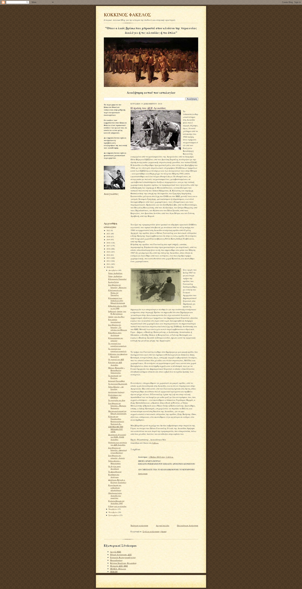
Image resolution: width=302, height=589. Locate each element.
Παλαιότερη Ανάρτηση (187, 525)
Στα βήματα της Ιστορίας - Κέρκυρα (117, 286)
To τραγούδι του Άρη (116, 400)
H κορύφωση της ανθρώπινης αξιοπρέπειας (114, 487)
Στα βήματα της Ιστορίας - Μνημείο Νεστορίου (117, 405)
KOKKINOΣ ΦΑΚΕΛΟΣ (127, 14)
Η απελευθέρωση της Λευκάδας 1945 (116, 502)
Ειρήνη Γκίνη (113, 282)
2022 (108, 230)
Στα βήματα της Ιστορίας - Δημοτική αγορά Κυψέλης (117, 450)
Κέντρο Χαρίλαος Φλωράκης (123, 563)
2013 (108, 258)
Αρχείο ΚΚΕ (115, 551)
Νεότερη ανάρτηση (139, 525)
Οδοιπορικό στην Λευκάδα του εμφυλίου (115, 495)
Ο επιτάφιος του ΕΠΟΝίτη (114, 396)
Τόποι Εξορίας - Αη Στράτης (116, 388)
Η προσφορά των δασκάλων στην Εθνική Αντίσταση (116, 300)
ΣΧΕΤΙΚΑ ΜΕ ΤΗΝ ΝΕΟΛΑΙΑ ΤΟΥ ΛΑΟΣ (115, 429)
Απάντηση (143, 473)
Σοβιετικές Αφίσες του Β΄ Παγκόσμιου (117, 312)
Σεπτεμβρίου (114, 515)
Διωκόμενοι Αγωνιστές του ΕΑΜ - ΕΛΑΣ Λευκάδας (117, 437)
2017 (108, 245)
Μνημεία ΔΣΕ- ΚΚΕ (119, 565)
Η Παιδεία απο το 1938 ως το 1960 (117, 307)
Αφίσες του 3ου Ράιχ (116, 316)
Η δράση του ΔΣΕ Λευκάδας (115, 363)
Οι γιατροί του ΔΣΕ (116, 359)
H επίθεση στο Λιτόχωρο (113, 475)
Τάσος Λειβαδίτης (115, 273)
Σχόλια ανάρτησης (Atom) (154, 531)
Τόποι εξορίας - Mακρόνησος (114, 462)
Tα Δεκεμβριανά (114, 471)
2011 (108, 264)
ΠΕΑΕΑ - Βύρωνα (118, 568)
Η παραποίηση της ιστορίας (115, 339)
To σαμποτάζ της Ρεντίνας (115, 376)
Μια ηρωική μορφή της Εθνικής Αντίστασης (117, 412)
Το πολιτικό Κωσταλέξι (117, 384)
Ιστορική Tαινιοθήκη (116, 381)
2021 (108, 233)
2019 (108, 239)
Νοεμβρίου (113, 509)
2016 (108, 249)
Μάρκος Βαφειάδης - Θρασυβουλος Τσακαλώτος (116, 370)
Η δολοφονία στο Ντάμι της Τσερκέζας (115, 292)
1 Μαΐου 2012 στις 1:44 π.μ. (161, 457)
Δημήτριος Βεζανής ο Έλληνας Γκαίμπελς (117, 481)
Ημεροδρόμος (116, 560)
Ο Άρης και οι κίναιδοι (117, 506)
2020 (108, 236)
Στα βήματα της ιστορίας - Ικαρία (116, 456)
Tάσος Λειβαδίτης (115, 276)
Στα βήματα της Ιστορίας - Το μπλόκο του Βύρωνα (117, 327)
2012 (108, 261)
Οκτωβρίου (113, 512)
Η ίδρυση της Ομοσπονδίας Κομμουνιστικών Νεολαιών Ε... (116, 420)
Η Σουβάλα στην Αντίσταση (114, 333)
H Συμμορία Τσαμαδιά (117, 279)
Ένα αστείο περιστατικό (114, 320)
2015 (108, 252)
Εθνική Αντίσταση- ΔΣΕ (121, 554)
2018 (108, 243)
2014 (108, 255)
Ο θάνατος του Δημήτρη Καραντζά (117, 355)
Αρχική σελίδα (162, 525)
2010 (108, 267)
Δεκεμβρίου (113, 270)
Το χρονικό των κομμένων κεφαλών (117, 344)
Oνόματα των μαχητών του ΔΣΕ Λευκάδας (117, 443)
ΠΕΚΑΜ (113, 571)
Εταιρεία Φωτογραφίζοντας (123, 557)
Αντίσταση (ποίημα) (116, 392)
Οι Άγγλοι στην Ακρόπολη (114, 467)
